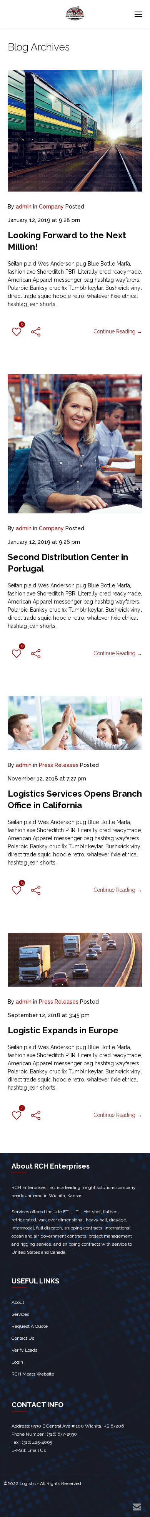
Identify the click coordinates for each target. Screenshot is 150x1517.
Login (17, 1362)
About (18, 1302)
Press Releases (58, 765)
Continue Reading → (118, 331)
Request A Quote (30, 1326)
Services (20, 1314)
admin (24, 207)
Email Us (36, 1450)
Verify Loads (24, 1350)
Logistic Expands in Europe (63, 1030)
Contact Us (23, 1338)
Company (51, 207)
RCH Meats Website (33, 1374)
